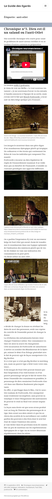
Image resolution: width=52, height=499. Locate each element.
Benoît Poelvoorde (32, 97)
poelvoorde (8, 490)
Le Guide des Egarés (17, 6)
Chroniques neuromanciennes (33, 485)
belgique (14, 487)
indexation (21, 487)
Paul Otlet (38, 487)
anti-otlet (7, 487)
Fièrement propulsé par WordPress (16, 496)
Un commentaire (21, 490)
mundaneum (30, 487)
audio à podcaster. (22, 85)
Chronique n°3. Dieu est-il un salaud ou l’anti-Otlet (24, 31)
